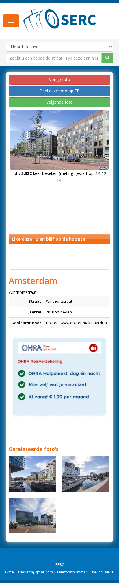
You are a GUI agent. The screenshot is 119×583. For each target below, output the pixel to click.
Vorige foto (59, 79)
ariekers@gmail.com (35, 572)
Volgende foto (59, 102)
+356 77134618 (101, 572)
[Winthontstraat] (32, 474)
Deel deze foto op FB (59, 91)
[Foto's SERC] (59, 20)
